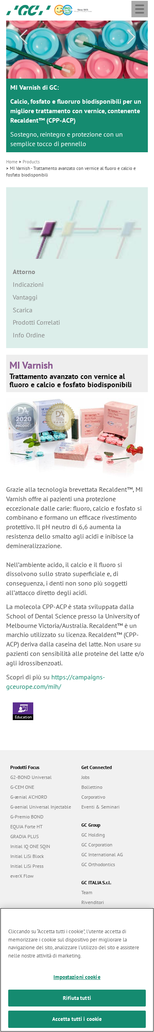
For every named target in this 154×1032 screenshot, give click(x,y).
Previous (23, 37)
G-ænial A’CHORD (28, 797)
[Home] (28, 9)
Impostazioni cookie (76, 977)
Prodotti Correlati (36, 322)
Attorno (24, 271)
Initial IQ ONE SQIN (30, 846)
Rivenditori (92, 902)
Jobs (85, 777)
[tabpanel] (77, 87)
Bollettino (91, 787)
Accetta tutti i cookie (77, 1019)
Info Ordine (29, 335)
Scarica (22, 310)
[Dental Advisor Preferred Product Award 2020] (26, 415)
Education (23, 717)
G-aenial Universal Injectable (40, 807)
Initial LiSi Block (27, 856)
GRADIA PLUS (24, 836)
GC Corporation (97, 844)
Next (131, 37)
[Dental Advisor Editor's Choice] (62, 415)
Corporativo (93, 797)
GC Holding (93, 835)
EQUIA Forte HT (26, 826)
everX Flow (22, 876)
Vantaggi (25, 297)
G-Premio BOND (27, 817)
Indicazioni (28, 284)
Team (86, 892)
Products (31, 162)
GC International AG (102, 854)
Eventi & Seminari (100, 807)
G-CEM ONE (22, 787)
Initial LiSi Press (27, 866)
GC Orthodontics (98, 864)
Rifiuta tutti (77, 998)
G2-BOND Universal (31, 777)
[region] (77, 970)
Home (12, 162)
